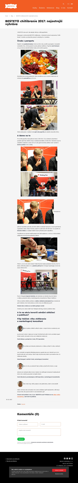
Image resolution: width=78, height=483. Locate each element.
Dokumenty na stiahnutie (12, 459)
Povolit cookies (59, 470)
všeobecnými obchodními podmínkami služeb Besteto (42, 442)
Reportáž (23, 404)
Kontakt (70, 8)
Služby (35, 8)
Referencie (50, 8)
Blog (57, 8)
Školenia (42, 8)
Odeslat (21, 439)
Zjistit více (13, 474)
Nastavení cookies (59, 473)
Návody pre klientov (11, 461)
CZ (68, 4)
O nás (63, 8)
